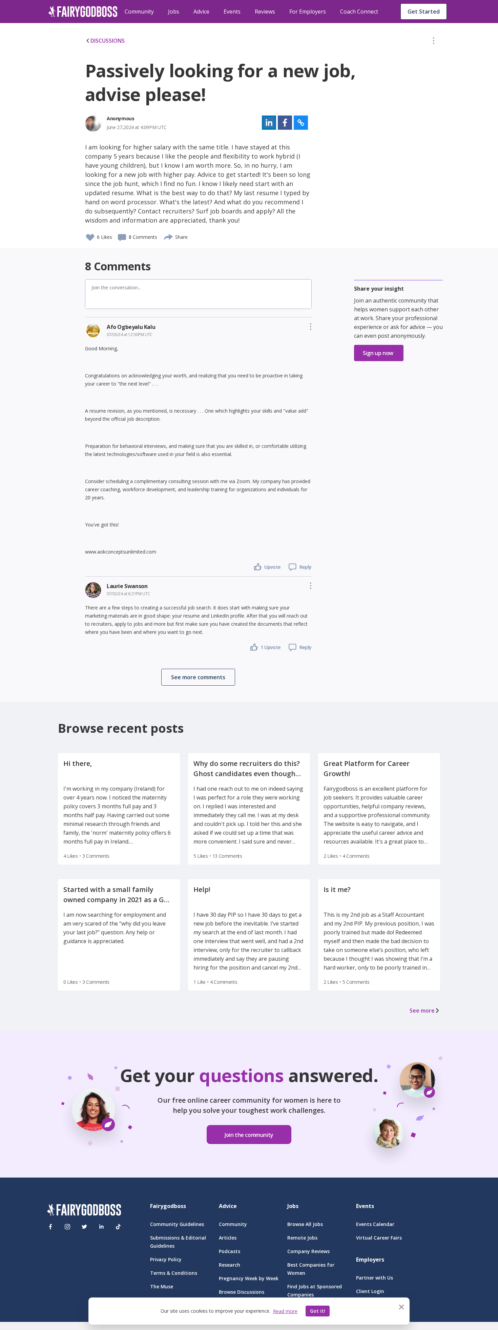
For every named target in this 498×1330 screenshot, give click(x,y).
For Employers (307, 11)
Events (232, 11)
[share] (168, 236)
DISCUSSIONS (107, 40)
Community (139, 11)
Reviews (265, 11)
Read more (285, 1311)
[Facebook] (50, 1226)
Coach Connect (359, 11)
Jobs (173, 11)
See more (422, 1010)
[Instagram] (67, 1226)
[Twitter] (84, 1226)
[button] (434, 42)
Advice (201, 11)
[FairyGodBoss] (84, 1211)
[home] (83, 11)
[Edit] (433, 42)
